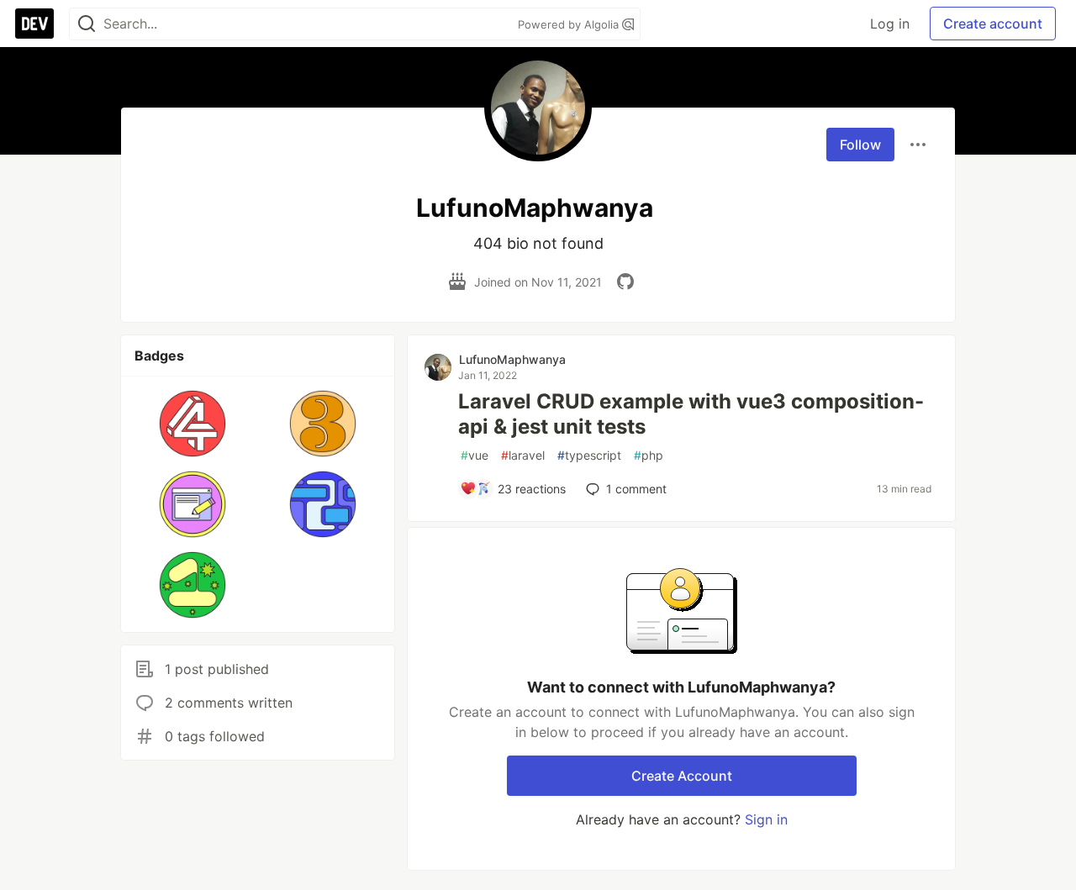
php (648, 455)
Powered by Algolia (570, 24)
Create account (992, 23)
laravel (523, 455)
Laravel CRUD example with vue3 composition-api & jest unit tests (691, 414)
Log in (890, 23)
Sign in (766, 819)
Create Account (681, 775)
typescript (589, 455)
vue (474, 455)
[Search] (86, 23)
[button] (192, 423)
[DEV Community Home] (34, 23)
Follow (860, 144)
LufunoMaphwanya (512, 359)
